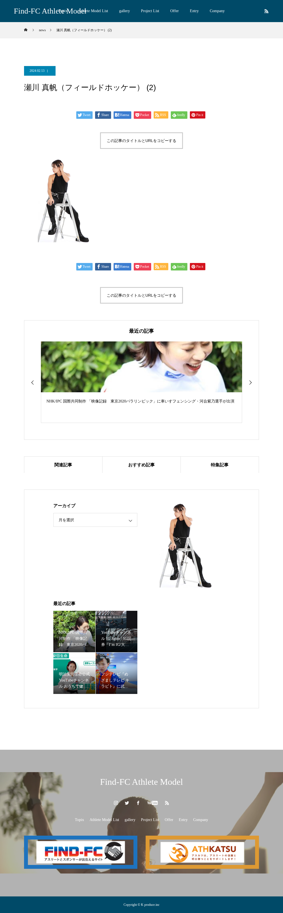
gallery (124, 11)
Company (217, 11)
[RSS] (266, 11)
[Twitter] (127, 803)
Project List (150, 11)
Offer (174, 11)
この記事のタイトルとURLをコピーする (141, 140)
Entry (194, 11)
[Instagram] (116, 803)
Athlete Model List (93, 11)
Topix (79, 820)
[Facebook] (138, 803)
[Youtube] (152, 803)
